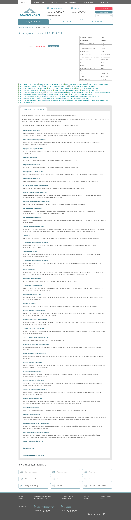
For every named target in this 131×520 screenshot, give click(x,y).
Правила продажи (105, 496)
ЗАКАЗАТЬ (53, 46)
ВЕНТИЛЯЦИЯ (66, 22)
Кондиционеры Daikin (26, 27)
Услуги (54, 2)
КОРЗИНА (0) (104, 8)
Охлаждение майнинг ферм (42, 496)
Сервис (86, 498)
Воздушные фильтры (40, 498)
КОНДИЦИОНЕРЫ (33, 22)
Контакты (104, 2)
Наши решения (70, 2)
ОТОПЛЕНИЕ (97, 22)
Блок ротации (66, 498)
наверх (23, 507)
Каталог (24, 2)
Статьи (21, 498)
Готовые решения (67, 496)
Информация (88, 2)
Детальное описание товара (33, 109)
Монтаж (86, 496)
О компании (39, 2)
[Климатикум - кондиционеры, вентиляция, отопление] (29, 15)
